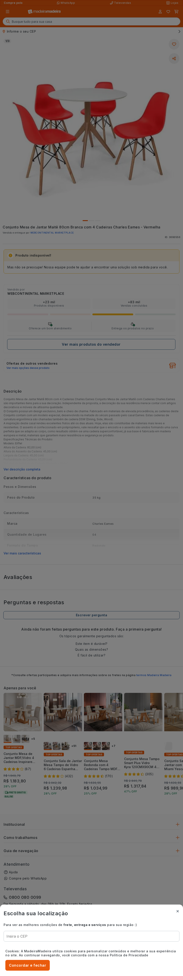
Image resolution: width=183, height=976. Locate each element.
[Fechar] (177, 911)
